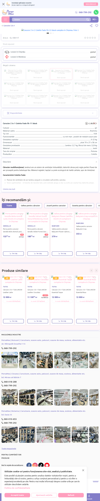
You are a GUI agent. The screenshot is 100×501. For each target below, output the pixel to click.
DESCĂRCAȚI (91, 4)
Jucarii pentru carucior (56, 206)
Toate (9, 206)
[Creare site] (96, 481)
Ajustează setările (44, 495)
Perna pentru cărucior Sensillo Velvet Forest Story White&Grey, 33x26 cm (37, 231)
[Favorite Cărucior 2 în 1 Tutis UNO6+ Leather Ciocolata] (46, 278)
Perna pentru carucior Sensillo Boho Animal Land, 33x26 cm (12, 231)
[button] (91, 270)
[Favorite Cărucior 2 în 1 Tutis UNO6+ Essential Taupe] (70, 278)
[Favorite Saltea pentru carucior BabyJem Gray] (94, 214)
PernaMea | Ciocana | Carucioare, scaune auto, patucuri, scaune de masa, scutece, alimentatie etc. (43, 374)
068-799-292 (10, 348)
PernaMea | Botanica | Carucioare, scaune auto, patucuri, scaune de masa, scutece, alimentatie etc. (43, 411)
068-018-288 (10, 382)
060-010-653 (10, 419)
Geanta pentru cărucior (82, 206)
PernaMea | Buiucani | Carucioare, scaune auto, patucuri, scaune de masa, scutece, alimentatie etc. (43, 340)
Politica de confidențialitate (17, 488)
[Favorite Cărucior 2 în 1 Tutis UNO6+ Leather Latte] (21, 278)
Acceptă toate (17, 495)
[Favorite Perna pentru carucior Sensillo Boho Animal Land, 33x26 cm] (21, 214)
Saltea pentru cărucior (30, 206)
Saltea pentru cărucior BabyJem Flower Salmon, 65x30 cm (61, 231)
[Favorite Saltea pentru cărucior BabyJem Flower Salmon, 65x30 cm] (70, 214)
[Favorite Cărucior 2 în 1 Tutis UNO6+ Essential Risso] (94, 278)
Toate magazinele (8, 449)
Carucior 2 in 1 (9, 26)
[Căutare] (88, 19)
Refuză (71, 495)
